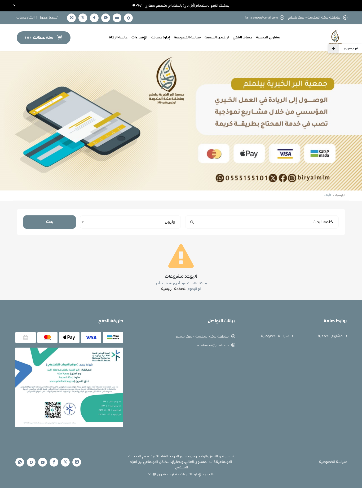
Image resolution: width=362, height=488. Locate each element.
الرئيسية (340, 195)
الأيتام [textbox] (170, 222)
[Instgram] (71, 18)
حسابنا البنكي (242, 38)
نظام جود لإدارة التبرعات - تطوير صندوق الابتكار (181, 474)
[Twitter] (83, 18)
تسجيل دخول (48, 18)
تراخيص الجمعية (217, 38)
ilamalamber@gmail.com (261, 18)
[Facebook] (94, 18)
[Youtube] (117, 18)
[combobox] (130, 222)
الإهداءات (139, 38)
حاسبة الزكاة (118, 38)
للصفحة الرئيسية (174, 289)
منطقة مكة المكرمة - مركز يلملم (202, 337)
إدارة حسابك (160, 38)
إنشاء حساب (25, 18)
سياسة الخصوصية (187, 38)
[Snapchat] (128, 18)
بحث (49, 222)
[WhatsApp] (106, 18)
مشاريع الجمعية (268, 38)
